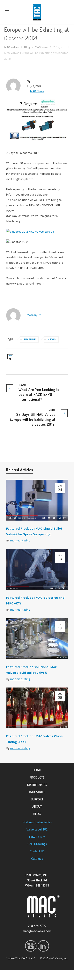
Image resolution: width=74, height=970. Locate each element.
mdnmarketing (20, 540)
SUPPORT (37, 799)
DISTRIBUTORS (37, 785)
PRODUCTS (37, 777)
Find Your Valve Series (37, 822)
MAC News (37, 91)
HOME (37, 770)
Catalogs (37, 859)
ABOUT (37, 806)
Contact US (37, 851)
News (52, 339)
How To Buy (37, 837)
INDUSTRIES (37, 792)
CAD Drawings (37, 844)
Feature (30, 339)
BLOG (37, 814)
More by (32, 315)
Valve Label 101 (37, 829)
